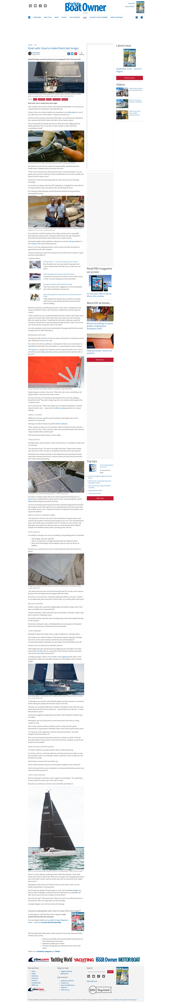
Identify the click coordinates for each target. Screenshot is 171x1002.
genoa (34, 349)
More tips (100, 498)
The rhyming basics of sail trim (106, 466)
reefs (38, 418)
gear (35, 99)
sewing (49, 99)
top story (65, 99)
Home (30, 45)
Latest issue (123, 45)
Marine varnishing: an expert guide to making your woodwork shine (100, 326)
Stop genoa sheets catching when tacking (57, 284)
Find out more (130, 78)
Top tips (92, 461)
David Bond (36, 53)
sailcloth (31, 346)
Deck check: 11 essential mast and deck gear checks (99, 482)
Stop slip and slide (94, 493)
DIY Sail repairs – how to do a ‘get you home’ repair (60, 262)
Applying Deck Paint (95, 490)
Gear (35, 45)
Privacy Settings (132, 999)
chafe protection (47, 352)
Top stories (56, 99)
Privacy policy (123, 999)
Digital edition (130, 6)
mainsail (64, 424)
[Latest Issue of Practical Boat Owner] (140, 7)
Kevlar (58, 424)
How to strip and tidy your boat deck (135, 101)
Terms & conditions (113, 999)
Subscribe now (92, 981)
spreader (39, 651)
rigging (64, 657)
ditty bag (71, 112)
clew (45, 338)
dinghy (75, 890)
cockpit (33, 244)
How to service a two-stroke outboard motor (134, 113)
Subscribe (131, 3)
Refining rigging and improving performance (59, 274)
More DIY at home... (99, 303)
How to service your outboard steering (136, 89)
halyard (31, 501)
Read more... (100, 360)
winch (30, 499)
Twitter (57, 951)
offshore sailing (60, 408)
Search (110, 972)
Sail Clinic (42, 99)
